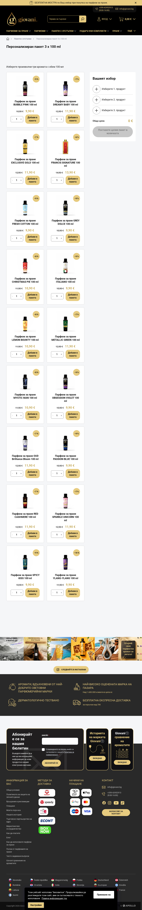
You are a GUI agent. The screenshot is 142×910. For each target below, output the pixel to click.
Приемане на (104, 894)
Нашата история (13, 815)
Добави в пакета (32, 119)
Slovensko (17, 880)
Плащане (10, 806)
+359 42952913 (114, 794)
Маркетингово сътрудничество (13, 827)
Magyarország (61, 880)
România (16, 885)
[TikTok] (122, 802)
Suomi (15, 895)
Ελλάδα (122, 885)
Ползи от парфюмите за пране (17, 850)
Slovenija (80, 885)
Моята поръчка (13, 810)
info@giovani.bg (114, 787)
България (102, 885)
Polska (79, 880)
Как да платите (13, 833)
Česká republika (41, 880)
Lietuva (16, 890)
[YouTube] (116, 802)
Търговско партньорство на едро (19, 820)
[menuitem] (18, 31)
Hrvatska (38, 885)
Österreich (123, 880)
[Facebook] (104, 802)
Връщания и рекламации (17, 801)
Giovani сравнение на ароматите (16, 861)
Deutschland (103, 880)
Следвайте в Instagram (73, 669)
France (122, 890)
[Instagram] (109, 802)
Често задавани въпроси (17, 856)
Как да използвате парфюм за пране (18, 843)
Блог (8, 837)
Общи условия (13, 790)
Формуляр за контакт (116, 812)
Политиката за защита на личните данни (18, 795)
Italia (57, 885)
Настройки (36, 905)
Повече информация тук (54, 898)
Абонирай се (51, 763)
